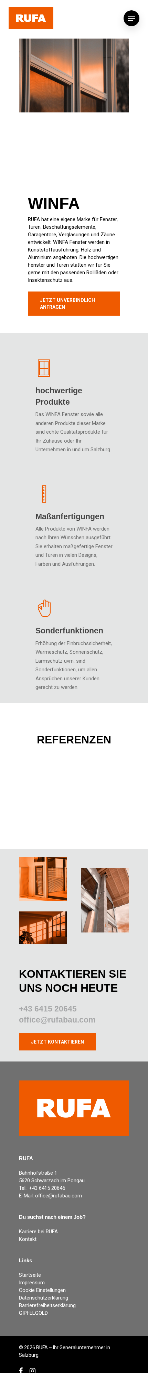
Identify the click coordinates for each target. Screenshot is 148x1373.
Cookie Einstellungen (42, 1290)
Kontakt (27, 1239)
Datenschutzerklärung (43, 1298)
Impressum (32, 1283)
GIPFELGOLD (33, 1313)
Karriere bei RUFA (38, 1231)
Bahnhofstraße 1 (38, 1173)
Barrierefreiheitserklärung (47, 1305)
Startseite (30, 1275)
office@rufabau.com (57, 1019)
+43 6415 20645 (48, 1008)
